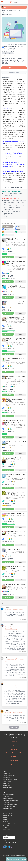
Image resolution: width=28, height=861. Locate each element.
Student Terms (6, 777)
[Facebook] (4, 847)
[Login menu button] (26, 2)
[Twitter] (6, 847)
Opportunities (14, 756)
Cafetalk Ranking (7, 817)
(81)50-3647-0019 (10, 842)
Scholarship (6, 783)
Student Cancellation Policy (10, 779)
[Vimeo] (9, 847)
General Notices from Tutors (10, 800)
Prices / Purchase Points (9, 775)
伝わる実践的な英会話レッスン (15, 318)
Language (4, 14)
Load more (14, 727)
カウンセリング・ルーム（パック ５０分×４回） (15, 493)
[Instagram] (11, 847)
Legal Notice (14, 749)
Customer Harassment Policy (14, 752)
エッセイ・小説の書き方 (13, 549)
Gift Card (5, 821)
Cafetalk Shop (6, 819)
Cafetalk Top (6, 773)
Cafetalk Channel (7, 815)
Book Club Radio (7, 787)
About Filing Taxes (7, 808)
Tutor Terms (6, 802)
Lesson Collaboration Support (10, 823)
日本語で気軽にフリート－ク (15, 513)
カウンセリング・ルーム (13, 458)
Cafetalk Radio (7, 785)
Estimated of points (7, 53)
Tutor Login (6, 796)
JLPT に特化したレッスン (14, 286)
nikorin (3, 10)
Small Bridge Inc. (7, 827)
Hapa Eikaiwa (6, 829)
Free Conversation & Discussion (15, 302)
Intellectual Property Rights (10, 804)
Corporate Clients (7, 781)
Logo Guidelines (14, 764)
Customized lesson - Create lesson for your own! (14, 421)
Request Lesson (14, 68)
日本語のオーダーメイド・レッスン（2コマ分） (15, 532)
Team (14, 745)
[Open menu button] (2, 2)
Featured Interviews (8, 798)
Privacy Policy (6, 825)
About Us (14, 741)
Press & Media (14, 760)
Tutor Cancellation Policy (9, 806)
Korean (10, 14)
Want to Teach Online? (8, 794)
